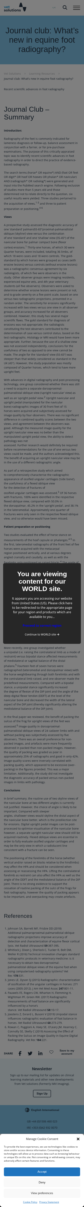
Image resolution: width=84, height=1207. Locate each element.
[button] (78, 1139)
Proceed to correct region (42, 625)
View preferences (42, 1193)
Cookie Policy (30, 1202)
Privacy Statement (49, 1202)
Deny (42, 1182)
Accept (42, 1171)
